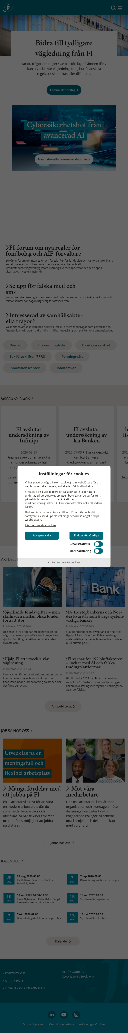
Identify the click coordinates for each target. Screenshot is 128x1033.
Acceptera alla (42, 535)
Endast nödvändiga (86, 535)
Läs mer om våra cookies (40, 525)
